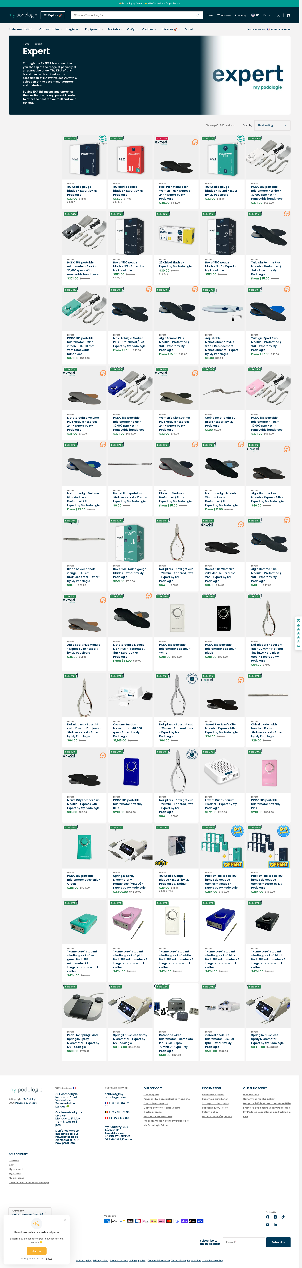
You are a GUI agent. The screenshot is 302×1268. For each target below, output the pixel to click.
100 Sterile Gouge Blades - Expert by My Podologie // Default (174, 880)
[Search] (198, 15)
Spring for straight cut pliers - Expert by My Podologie (221, 421)
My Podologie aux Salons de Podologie (267, 1112)
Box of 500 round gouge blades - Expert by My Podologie (129, 573)
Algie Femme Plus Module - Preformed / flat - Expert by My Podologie (174, 344)
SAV (11, 1165)
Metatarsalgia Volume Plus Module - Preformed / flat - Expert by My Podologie (83, 499)
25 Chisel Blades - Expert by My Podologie (175, 264)
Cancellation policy (212, 1260)
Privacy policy (100, 1260)
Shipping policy (137, 1260)
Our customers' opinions (217, 1116)
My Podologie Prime (156, 1125)
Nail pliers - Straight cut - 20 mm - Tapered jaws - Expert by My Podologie (176, 575)
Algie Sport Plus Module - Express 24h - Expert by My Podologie (83, 649)
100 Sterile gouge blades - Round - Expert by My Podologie (222, 191)
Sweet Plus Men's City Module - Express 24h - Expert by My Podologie (221, 728)
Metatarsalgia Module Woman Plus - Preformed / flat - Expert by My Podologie (221, 499)
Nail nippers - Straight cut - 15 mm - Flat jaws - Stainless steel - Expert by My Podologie (84, 730)
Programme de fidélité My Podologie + (167, 1120)
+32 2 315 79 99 (119, 1112)
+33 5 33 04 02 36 (117, 1104)
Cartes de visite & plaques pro (162, 1107)
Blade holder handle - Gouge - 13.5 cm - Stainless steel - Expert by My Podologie (83, 575)
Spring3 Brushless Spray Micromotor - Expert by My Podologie (130, 1039)
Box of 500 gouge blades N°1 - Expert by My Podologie (128, 266)
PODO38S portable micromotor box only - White (174, 649)
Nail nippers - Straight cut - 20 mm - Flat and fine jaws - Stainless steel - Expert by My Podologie (267, 652)
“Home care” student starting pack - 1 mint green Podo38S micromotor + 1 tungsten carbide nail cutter (82, 961)
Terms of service (119, 1260)
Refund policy (83, 1260)
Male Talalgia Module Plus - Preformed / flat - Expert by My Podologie (130, 342)
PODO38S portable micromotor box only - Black (220, 649)
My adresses (16, 1178)
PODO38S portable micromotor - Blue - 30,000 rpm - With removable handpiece (129, 424)
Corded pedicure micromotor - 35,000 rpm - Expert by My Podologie (219, 1041)
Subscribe (278, 1242)
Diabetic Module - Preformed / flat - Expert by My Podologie (175, 497)
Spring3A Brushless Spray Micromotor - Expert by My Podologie (267, 1039)
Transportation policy (215, 1103)
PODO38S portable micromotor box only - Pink (266, 804)
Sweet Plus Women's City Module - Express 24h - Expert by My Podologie (220, 575)
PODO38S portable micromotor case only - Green (83, 880)
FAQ (245, 1116)
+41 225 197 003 (119, 1118)
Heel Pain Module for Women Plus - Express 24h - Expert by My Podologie (174, 193)
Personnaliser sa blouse (158, 1116)
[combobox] (137, 15)
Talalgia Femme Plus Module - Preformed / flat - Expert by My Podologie (266, 268)
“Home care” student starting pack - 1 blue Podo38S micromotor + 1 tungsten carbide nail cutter (222, 959)
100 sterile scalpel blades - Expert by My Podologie (128, 191)
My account (16, 1169)
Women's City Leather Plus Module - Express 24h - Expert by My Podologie (174, 424)
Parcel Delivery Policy (215, 1107)
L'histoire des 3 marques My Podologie (266, 1107)
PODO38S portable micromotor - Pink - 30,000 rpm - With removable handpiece (267, 424)
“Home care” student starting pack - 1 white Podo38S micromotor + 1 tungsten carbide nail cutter (176, 959)
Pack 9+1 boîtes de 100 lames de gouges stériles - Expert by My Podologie (267, 882)
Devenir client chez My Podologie (29, 1182)
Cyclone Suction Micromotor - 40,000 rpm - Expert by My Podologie (127, 730)
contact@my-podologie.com (115, 1095)
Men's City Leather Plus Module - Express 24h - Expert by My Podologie (83, 804)
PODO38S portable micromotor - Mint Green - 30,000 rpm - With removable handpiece (82, 346)
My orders (15, 1173)
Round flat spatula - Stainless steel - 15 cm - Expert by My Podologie (130, 497)
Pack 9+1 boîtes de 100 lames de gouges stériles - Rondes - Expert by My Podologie (221, 882)
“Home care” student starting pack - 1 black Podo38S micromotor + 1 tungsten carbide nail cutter (268, 959)
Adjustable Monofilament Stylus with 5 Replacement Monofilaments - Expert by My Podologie (221, 346)
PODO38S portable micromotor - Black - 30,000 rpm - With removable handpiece (83, 268)
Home (26, 44)
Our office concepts (156, 1103)
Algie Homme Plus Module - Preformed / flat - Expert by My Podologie (266, 575)
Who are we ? (251, 1094)
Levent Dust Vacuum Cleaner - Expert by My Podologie (221, 804)
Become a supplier (213, 1094)
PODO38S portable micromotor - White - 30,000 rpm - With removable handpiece (267, 193)
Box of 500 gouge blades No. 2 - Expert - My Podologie (220, 266)
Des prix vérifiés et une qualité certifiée (267, 1103)
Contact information (159, 1260)
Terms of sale (178, 1260)
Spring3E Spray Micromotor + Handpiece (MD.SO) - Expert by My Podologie (129, 882)
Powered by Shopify (26, 1102)
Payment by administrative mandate (167, 1099)
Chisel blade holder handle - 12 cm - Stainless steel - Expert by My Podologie (267, 730)
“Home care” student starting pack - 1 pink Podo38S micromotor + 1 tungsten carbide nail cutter (130, 959)
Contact (14, 1160)
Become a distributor (215, 1099)
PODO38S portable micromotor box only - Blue (128, 804)
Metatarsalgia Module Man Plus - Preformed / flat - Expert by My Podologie (129, 651)
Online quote (151, 1094)
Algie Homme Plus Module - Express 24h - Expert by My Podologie (267, 497)
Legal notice (194, 1260)
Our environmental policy (258, 1099)
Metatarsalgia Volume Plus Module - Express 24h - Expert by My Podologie (83, 424)
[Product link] (84, 172)
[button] (287, 15)
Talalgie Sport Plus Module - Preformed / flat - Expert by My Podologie (266, 344)
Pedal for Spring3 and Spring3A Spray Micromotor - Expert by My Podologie (83, 1041)
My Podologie (30, 1099)
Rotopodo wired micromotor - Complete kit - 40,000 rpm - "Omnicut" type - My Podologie (176, 1043)
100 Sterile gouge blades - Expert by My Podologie (82, 191)
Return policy (210, 1112)
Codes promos (152, 1112)
